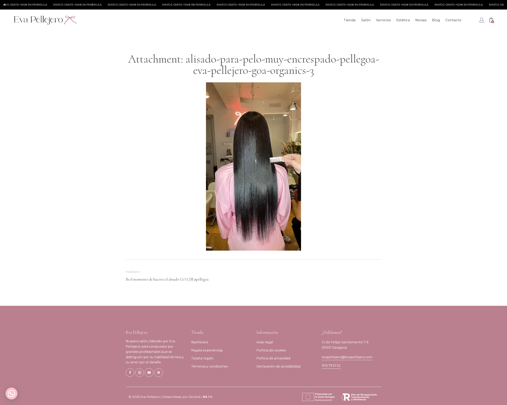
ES (205, 397)
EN (210, 397)
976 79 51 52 (331, 365)
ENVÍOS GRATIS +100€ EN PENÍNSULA (70, 4)
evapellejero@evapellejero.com (347, 357)
